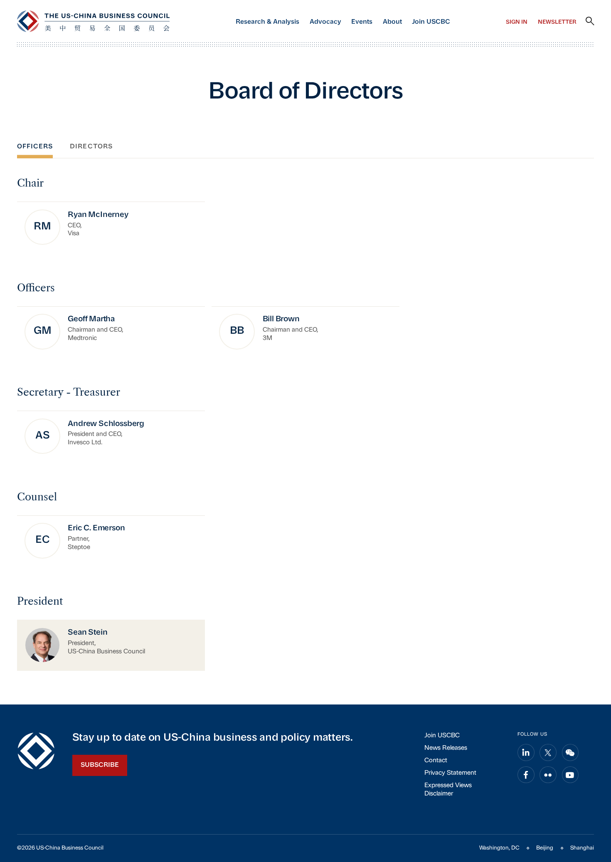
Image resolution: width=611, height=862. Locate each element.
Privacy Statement (450, 773)
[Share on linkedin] (526, 752)
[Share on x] (548, 752)
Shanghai (582, 848)
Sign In (516, 22)
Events (361, 22)
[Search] (590, 21)
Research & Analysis (267, 22)
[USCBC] (93, 21)
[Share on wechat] (570, 752)
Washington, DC (499, 848)
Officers (35, 147)
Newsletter (557, 22)
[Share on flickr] (548, 774)
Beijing (544, 848)
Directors (91, 147)
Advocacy (325, 22)
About (392, 22)
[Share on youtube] (570, 774)
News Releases (445, 748)
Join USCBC (431, 22)
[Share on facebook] (526, 774)
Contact (435, 761)
